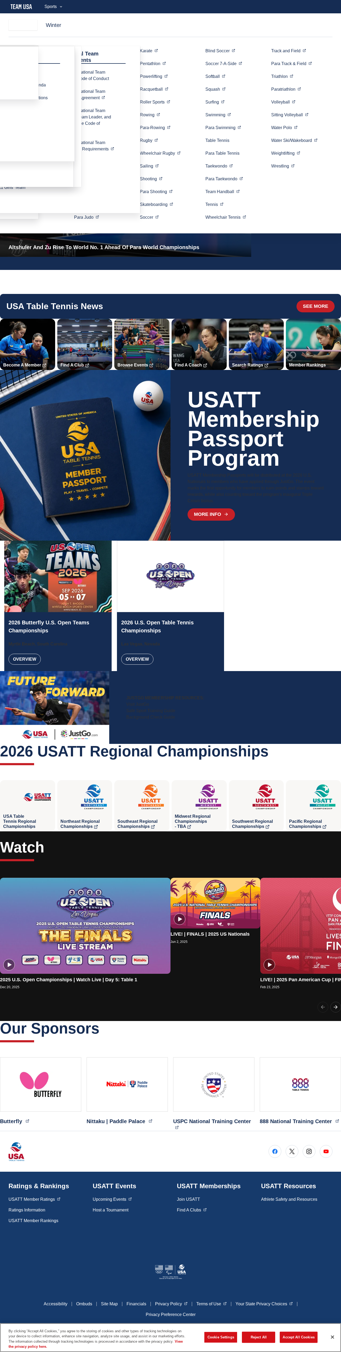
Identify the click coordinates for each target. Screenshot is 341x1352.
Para (86, 217)
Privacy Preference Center (171, 1314)
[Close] (332, 1337)
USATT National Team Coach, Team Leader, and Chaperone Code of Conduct (87, 120)
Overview (24, 659)
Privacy (171, 1303)
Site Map (109, 1304)
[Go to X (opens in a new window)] (292, 1151)
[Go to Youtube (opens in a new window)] (326, 1151)
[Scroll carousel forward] (335, 1007)
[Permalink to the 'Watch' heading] (49, 847)
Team (222, 191)
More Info (207, 514)
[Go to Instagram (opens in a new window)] (309, 1151)
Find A (192, 1209)
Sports (50, 6)
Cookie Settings (221, 1337)
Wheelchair (160, 153)
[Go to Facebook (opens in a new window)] (275, 1151)
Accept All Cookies (298, 1337)
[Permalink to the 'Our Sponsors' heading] (104, 1028)
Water (284, 127)
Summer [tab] (23, 25)
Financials (136, 1304)
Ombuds (84, 1304)
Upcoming (112, 1199)
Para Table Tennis (222, 153)
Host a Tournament (110, 1210)
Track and (288, 50)
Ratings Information (27, 1210)
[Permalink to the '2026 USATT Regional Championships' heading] (274, 751)
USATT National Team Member (91, 94)
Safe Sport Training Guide (150, 710)
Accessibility (55, 1304)
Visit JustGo (137, 704)
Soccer (223, 63)
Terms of (211, 1303)
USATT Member (34, 1199)
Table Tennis (217, 140)
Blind (220, 50)
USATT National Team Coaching (91, 145)
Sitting (289, 114)
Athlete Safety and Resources (289, 1199)
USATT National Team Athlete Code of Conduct (86, 75)
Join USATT (188, 1199)
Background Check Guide (150, 717)
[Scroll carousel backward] (323, 1007)
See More (315, 306)
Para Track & (291, 63)
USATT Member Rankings (33, 1220)
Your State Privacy (264, 1303)
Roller (155, 101)
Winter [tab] (53, 25)
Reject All (259, 1337)
